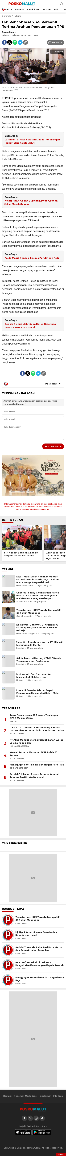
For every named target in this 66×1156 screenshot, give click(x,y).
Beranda (6, 16)
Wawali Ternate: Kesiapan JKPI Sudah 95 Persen (33, 754)
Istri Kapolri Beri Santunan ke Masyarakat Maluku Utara (21, 554)
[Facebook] (4, 42)
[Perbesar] (33, 82)
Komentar (57, 42)
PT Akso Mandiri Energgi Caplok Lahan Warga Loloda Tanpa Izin (36, 741)
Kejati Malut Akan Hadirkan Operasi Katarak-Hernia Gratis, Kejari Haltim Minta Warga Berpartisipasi (37, 579)
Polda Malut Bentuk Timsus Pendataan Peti (31, 258)
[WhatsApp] (14, 42)
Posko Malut (9, 32)
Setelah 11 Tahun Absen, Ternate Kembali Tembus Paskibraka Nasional (34, 775)
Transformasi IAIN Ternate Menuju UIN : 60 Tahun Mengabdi (39, 611)
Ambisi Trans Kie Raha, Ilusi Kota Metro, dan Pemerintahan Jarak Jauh (39, 948)
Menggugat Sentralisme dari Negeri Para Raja (37, 764)
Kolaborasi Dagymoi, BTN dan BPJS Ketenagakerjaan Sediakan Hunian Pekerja (37, 627)
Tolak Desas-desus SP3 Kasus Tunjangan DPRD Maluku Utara (34, 716)
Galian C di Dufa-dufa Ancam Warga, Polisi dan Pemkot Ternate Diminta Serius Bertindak (37, 729)
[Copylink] (25, 42)
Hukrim (17, 16)
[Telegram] (20, 42)
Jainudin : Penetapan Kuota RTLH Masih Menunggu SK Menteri (39, 643)
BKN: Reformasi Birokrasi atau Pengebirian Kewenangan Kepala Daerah (39, 964)
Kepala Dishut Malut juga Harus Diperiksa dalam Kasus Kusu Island (30, 326)
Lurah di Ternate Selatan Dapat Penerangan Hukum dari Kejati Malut (32, 141)
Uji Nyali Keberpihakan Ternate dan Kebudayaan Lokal (36, 933)
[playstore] (41, 1132)
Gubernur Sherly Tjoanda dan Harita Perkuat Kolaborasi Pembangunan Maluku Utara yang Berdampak (37, 595)
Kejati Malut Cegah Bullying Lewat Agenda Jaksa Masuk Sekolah (31, 202)
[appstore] (23, 1132)
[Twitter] (9, 42)
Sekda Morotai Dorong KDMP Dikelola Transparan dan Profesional (38, 659)
